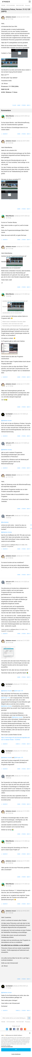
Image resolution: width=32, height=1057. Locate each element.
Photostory (20, 5)
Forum (3, 5)
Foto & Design (11, 5)
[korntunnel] (3, 414)
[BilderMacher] (3, 116)
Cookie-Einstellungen (16, 1054)
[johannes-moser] (3, 17)
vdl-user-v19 (10, 443)
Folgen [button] (14, 105)
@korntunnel (4, 522)
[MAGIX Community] (6, 1)
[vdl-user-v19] (3, 443)
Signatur (5, 134)
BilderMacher (10, 116)
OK (16, 1049)
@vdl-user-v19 (18, 691)
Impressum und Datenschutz (7, 1046)
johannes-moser (11, 17)
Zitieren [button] (23, 105)
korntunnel (9, 414)
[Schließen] (30, 1033)
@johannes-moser (6, 420)
